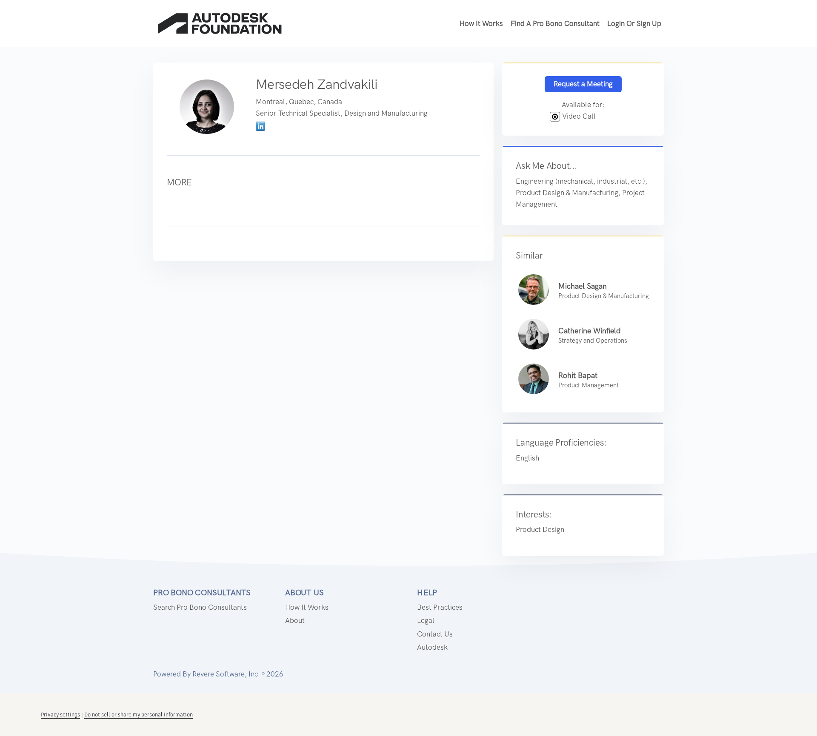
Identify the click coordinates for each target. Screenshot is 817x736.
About (295, 620)
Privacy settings (60, 714)
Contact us (435, 634)
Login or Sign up (634, 23)
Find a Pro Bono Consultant (555, 23)
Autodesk (432, 647)
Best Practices (440, 607)
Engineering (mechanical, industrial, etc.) (580, 181)
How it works (481, 23)
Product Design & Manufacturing (567, 192)
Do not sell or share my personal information (138, 714)
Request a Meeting (583, 84)
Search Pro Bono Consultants (200, 607)
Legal (425, 620)
